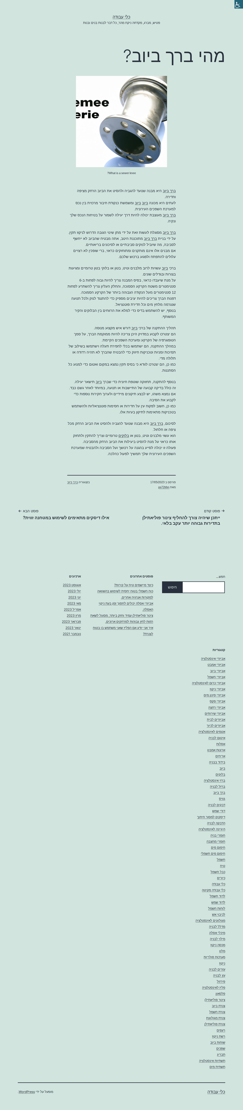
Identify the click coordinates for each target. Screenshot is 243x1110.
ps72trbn (163, 487)
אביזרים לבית (216, 719)
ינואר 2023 (73, 628)
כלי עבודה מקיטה (213, 890)
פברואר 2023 (71, 621)
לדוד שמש (218, 902)
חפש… (220, 577)
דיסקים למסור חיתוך (211, 817)
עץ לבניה (219, 975)
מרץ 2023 (74, 615)
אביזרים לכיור (216, 725)
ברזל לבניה (217, 786)
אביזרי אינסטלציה (213, 658)
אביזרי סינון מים (214, 695)
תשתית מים (217, 1067)
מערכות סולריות (214, 957)
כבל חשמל (218, 872)
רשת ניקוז (218, 1036)
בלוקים (123, 436)
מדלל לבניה (217, 926)
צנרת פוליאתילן (214, 1024)
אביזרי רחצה (216, 707)
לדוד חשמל (217, 896)
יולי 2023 (74, 591)
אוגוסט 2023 (72, 585)
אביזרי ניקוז (217, 689)
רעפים (221, 1030)
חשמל (221, 859)
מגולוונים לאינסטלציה (210, 920)
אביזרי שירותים (215, 713)
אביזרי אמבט (216, 665)
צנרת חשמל (217, 1012)
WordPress (27, 1092)
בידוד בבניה (217, 762)
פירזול (221, 981)
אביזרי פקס (217, 701)
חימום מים (218, 847)
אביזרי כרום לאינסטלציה (208, 683)
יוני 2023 (74, 597)
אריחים (220, 756)
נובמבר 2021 (72, 634)
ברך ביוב (169, 191)
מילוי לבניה (217, 939)
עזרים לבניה (217, 969)
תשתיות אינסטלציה (212, 1061)
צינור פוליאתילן (215, 1000)
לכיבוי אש (218, 914)
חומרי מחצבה (216, 841)
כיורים (221, 878)
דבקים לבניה (216, 805)
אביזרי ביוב (217, 671)
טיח (222, 866)
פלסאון (220, 993)
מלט (222, 951)
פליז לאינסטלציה (213, 987)
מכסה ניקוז (217, 945)
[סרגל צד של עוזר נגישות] (238, 4)
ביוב (145, 203)
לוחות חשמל (216, 908)
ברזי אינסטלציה (214, 780)
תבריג (221, 1054)
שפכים (220, 1048)
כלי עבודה (121, 16)
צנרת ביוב (218, 1006)
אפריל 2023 (72, 609)
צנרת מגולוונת (215, 1018)
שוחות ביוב (217, 1042)
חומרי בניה (217, 835)
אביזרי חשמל (216, 677)
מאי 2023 (74, 603)
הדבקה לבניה (216, 823)
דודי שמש (218, 811)
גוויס (222, 799)
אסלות (220, 744)
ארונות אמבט (216, 750)
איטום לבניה (216, 738)
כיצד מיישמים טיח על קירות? (133, 585)
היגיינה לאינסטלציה (212, 829)
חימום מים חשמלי (213, 853)
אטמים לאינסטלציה (212, 732)
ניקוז (222, 963)
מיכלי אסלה (217, 933)
